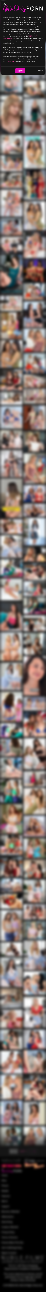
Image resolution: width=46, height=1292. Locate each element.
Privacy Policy (11, 61)
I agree (20, 70)
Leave (40, 70)
